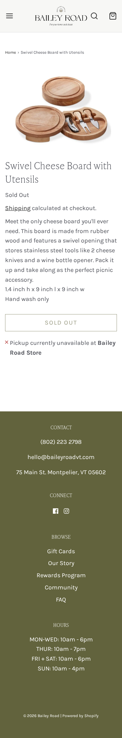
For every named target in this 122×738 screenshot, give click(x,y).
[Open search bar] (94, 16)
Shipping (17, 208)
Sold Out (61, 322)
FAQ (61, 599)
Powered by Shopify (80, 715)
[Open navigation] (9, 16)
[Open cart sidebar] (112, 16)
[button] (61, 113)
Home (10, 52)
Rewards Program (61, 575)
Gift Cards (61, 551)
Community (61, 587)
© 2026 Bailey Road (41, 715)
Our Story (61, 563)
